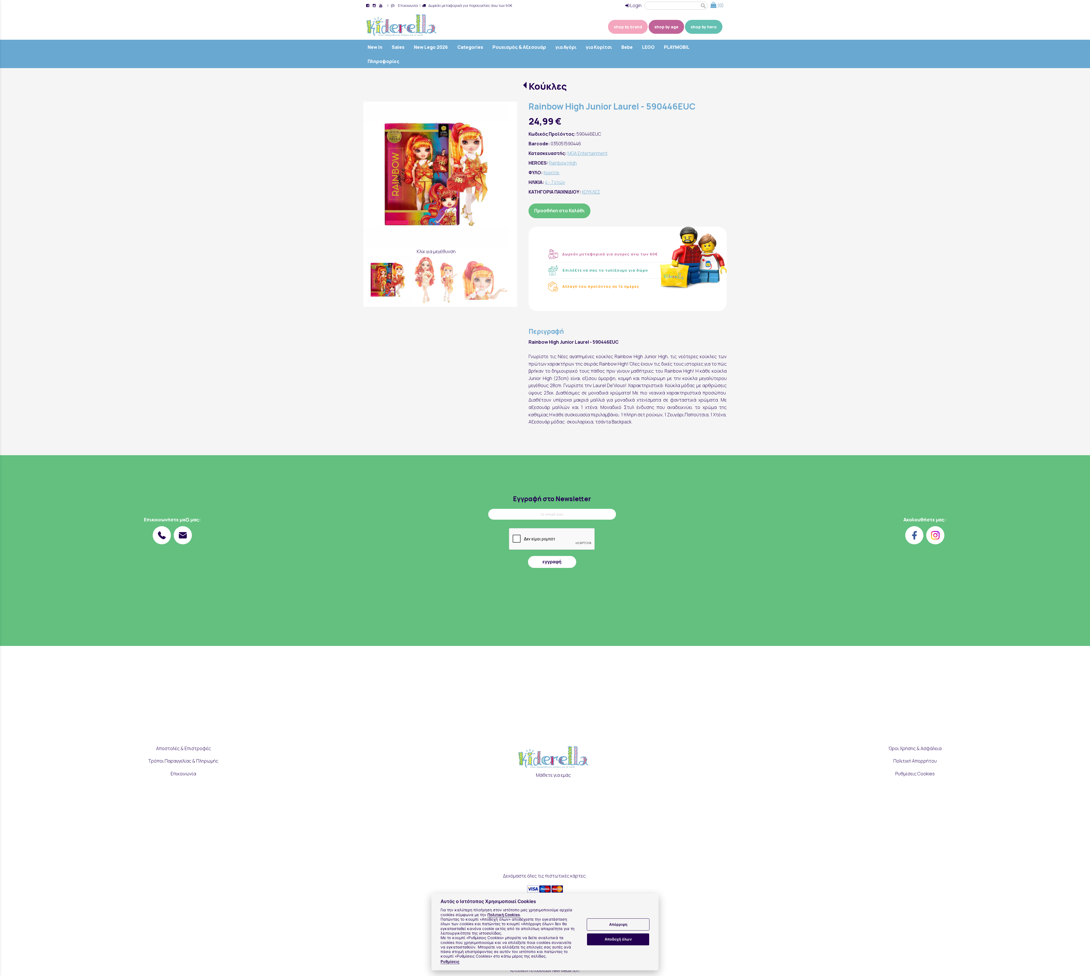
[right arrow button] (500, 174)
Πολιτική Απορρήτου (915, 761)
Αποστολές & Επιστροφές (183, 748)
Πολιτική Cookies (503, 914)
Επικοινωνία (407, 5)
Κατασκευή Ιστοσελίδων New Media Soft (545, 970)
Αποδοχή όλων (618, 939)
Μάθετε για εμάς (553, 775)
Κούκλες (548, 86)
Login (635, 5)
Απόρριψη (618, 924)
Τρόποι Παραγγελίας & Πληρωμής (183, 761)
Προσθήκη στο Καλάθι (559, 210)
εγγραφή (551, 561)
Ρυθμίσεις (450, 961)
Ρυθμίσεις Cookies (915, 774)
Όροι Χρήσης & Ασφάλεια (915, 748)
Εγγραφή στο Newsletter (552, 498)
